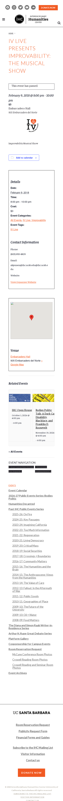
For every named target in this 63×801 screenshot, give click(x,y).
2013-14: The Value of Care (28, 582)
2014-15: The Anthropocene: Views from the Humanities (32, 576)
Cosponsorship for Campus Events (29, 644)
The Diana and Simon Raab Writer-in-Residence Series (31, 627)
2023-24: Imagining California (29, 524)
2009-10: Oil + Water (24, 614)
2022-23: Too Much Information (30, 530)
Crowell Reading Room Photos (30, 659)
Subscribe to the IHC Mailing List (33, 747)
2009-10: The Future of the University (27, 608)
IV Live (14, 229)
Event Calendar (18, 490)
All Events (16, 220)
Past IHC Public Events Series (26, 509)
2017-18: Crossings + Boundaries (31, 556)
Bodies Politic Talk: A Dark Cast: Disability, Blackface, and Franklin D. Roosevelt (46, 418)
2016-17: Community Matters (29, 561)
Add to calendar (24, 157)
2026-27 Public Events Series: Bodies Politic (31, 497)
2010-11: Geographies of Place (30, 601)
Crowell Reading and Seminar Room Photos (32, 666)
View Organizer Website (23, 281)
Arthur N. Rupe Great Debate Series (30, 633)
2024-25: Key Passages (26, 519)
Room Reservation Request (25, 649)
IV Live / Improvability (34, 220)
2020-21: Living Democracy (28, 540)
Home (11, 33)
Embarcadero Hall (20, 356)
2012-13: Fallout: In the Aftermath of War (32, 589)
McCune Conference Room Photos (32, 654)
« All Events (15, 451)
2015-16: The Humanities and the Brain (31, 568)
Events (12, 485)
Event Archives (18, 673)
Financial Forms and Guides (33, 737)
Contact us (33, 760)
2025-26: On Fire (22, 514)
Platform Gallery (19, 638)
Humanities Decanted (22, 503)
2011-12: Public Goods (25, 596)
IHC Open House (22, 410)
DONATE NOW (48, 7)
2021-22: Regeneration (25, 535)
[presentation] (19, 398)
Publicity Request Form (33, 731)
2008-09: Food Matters (25, 620)
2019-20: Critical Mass (25, 545)
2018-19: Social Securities (27, 551)
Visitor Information (33, 754)
